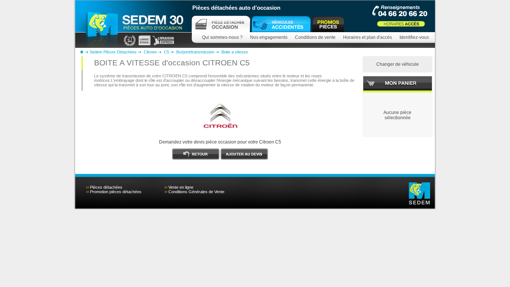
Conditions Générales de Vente (196, 191)
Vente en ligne (180, 187)
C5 (166, 52)
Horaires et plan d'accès (367, 37)
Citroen (150, 52)
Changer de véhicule (397, 64)
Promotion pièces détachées (116, 191)
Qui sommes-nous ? (222, 37)
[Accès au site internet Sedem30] (281, 24)
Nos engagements (268, 37)
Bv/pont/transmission (195, 52)
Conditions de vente (315, 37)
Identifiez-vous (414, 37)
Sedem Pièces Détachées (113, 52)
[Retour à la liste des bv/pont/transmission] (196, 158)
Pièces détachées (106, 187)
